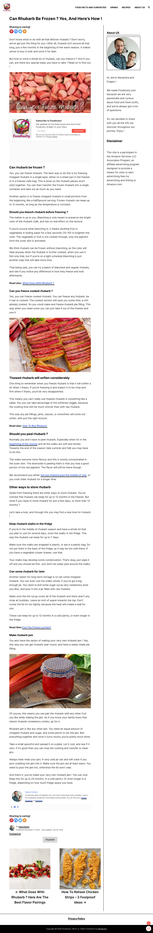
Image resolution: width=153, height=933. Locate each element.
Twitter (84, 798)
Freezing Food (15, 834)
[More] (25, 31)
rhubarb (50, 839)
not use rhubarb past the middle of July (64, 475)
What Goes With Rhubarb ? (38, 283)
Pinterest (38, 800)
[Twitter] (20, 31)
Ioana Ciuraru (24, 827)
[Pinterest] (11, 31)
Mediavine (102, 929)
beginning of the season (23, 443)
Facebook (29, 800)
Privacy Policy (76, 918)
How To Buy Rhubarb (34, 425)
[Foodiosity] (20, 7)
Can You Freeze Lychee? (36, 627)
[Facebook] (16, 31)
